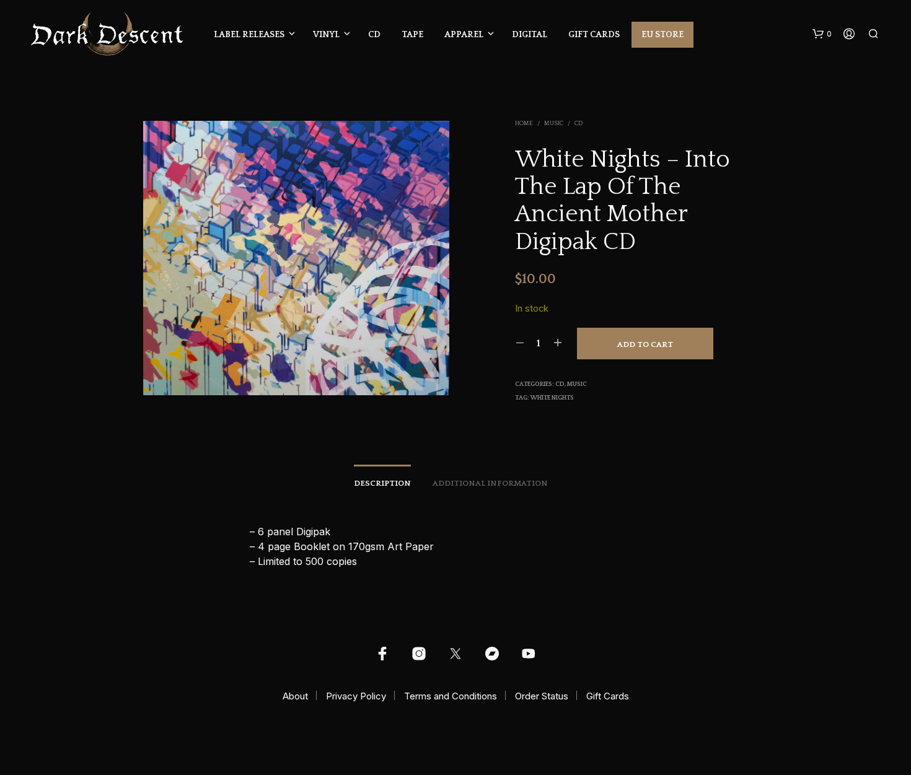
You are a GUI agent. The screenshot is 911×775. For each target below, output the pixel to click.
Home (524, 123)
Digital (529, 35)
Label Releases (249, 35)
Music (553, 123)
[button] (822, 34)
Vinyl (326, 35)
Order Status (541, 696)
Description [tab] (382, 483)
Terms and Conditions (450, 696)
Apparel (463, 35)
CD (374, 35)
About (295, 696)
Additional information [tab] (490, 483)
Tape (412, 35)
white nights (552, 398)
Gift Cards (594, 35)
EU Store (662, 35)
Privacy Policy (356, 696)
